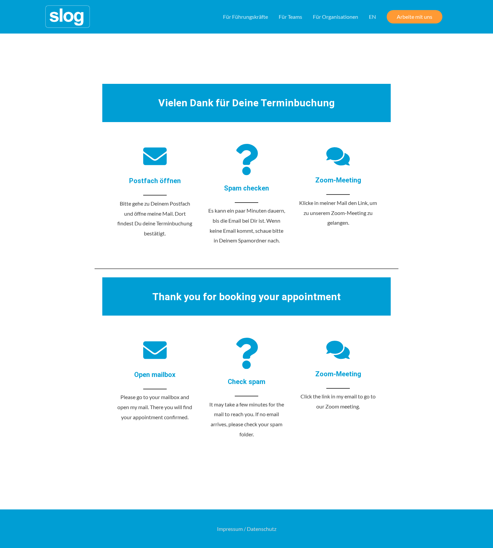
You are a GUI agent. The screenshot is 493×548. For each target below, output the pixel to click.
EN (372, 16)
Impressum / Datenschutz (246, 529)
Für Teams (290, 16)
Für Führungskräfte (245, 16)
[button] (414, 16)
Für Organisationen (335, 16)
